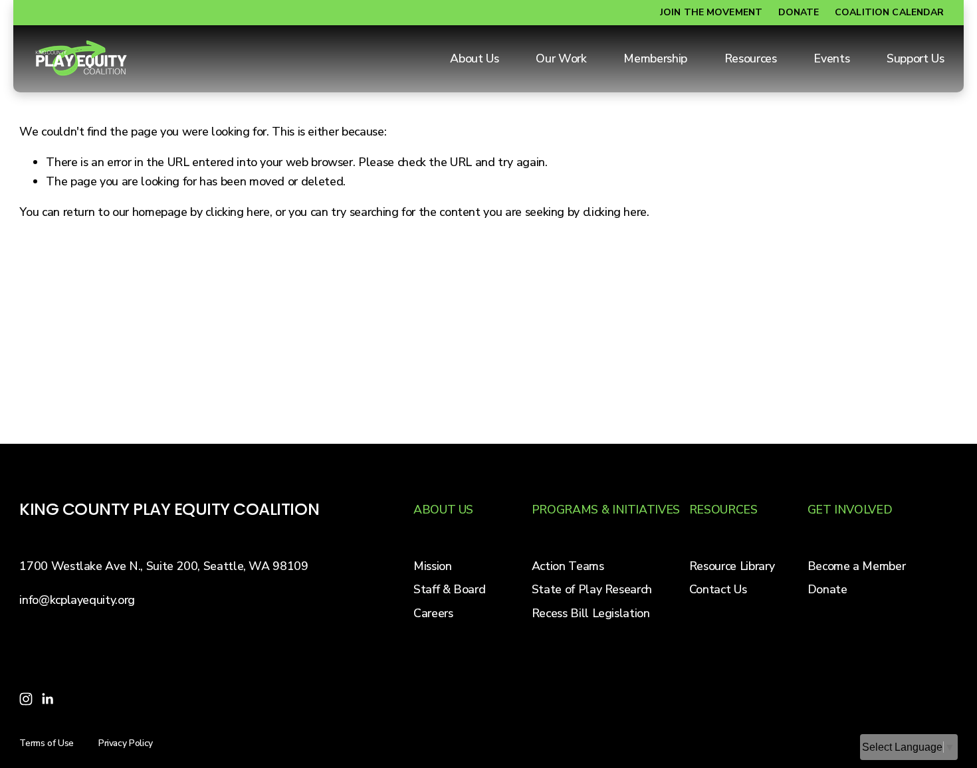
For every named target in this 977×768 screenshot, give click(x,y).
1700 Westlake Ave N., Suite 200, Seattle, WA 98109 (163, 566)
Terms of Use (46, 743)
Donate (798, 12)
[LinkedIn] (47, 699)
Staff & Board (449, 589)
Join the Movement (711, 12)
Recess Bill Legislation (591, 613)
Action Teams (568, 566)
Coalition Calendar (889, 12)
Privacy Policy (125, 743)
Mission (432, 566)
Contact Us (717, 589)
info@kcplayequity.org (77, 600)
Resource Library (732, 566)
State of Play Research (592, 589)
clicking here (237, 212)
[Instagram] (26, 699)
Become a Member (857, 566)
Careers (433, 613)
